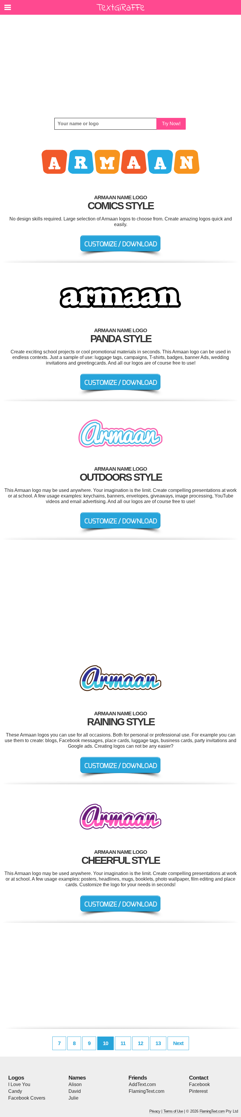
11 (122, 1043)
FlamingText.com (146, 1091)
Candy (15, 1091)
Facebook (199, 1084)
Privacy (154, 1111)
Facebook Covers (26, 1097)
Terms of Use (173, 1111)
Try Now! (171, 123)
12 (140, 1043)
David (74, 1091)
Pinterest (198, 1091)
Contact (198, 1078)
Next (178, 1043)
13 (158, 1043)
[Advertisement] (120, 66)
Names (77, 1078)
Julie (73, 1097)
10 (105, 1043)
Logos (16, 1078)
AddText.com (142, 1084)
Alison (75, 1084)
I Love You (19, 1084)
